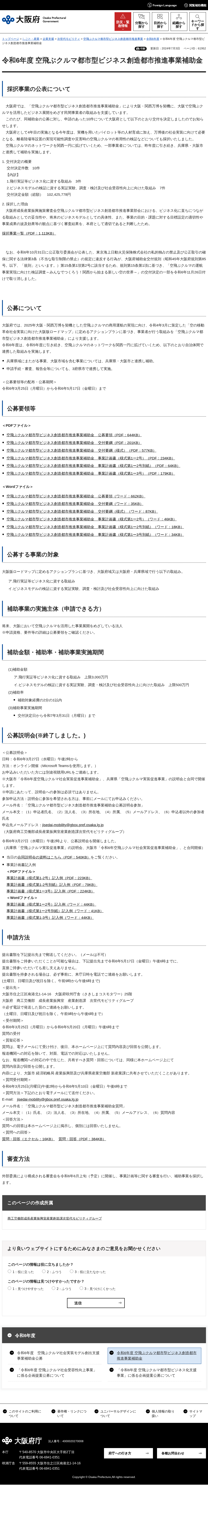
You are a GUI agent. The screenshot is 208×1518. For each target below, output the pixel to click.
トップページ (10, 38)
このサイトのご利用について (25, 1414)
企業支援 (48, 38)
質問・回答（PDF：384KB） (82, 1139)
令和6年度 (152, 38)
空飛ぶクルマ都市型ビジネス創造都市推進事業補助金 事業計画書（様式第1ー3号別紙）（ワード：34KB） (95, 535)
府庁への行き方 (119, 1453)
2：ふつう (54, 1272)
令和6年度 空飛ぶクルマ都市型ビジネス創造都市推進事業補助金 (157, 1355)
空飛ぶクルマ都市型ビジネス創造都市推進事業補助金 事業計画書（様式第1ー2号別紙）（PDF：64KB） (93, 466)
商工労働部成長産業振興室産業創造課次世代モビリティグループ (55, 1218)
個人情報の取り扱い (163, 1414)
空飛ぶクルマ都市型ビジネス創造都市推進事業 (113, 38)
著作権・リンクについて (72, 1414)
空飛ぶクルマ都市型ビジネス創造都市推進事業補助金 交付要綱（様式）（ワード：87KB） (82, 511)
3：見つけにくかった (100, 1289)
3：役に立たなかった (90, 1272)
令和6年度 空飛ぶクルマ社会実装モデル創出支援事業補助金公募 (58, 1355)
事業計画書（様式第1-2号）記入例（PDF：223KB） (49, 878)
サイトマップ (195, 1414)
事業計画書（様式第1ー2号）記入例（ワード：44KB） (51, 904)
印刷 (142, 48)
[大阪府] (34, 19)
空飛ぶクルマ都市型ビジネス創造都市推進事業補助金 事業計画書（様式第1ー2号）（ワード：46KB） (91, 519)
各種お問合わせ (172, 1453)
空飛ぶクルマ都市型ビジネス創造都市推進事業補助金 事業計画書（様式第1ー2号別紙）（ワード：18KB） (95, 527)
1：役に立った (23, 1272)
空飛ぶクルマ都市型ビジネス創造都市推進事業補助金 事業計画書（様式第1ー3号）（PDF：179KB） (90, 473)
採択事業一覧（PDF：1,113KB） (29, 233)
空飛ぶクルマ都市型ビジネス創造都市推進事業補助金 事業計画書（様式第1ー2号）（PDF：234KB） (90, 458)
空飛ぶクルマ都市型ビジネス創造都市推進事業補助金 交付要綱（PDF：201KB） (74, 443)
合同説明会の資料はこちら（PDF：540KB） (54, 857)
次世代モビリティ (68, 38)
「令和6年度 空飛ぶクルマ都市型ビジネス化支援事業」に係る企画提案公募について (157, 1373)
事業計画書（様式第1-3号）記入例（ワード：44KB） (50, 918)
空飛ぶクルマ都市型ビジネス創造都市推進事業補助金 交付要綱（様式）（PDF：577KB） (81, 450)
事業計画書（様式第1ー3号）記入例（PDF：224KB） (50, 891)
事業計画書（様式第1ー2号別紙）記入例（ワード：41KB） (55, 911)
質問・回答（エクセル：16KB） (28, 1139)
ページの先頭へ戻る (202, 1438)
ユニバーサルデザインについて (118, 1414)
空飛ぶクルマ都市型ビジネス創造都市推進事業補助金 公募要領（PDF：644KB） (74, 435)
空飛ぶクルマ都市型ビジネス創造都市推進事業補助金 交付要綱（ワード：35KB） (74, 504)
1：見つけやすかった (28, 1289)
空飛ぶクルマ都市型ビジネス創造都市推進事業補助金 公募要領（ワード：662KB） (75, 496)
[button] (162, 5)
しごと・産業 (30, 38)
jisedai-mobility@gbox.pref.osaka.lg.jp (73, 825)
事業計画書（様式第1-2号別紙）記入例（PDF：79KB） (52, 885)
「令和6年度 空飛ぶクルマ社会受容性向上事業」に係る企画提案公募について (57, 1373)
